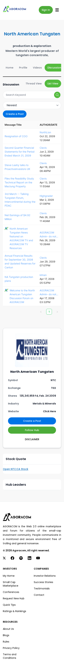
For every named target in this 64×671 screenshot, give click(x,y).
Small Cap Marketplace (10, 583)
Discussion (54, 67)
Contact (39, 595)
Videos (37, 67)
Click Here (49, 411)
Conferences (11, 592)
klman (43, 274)
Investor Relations (45, 576)
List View (52, 83)
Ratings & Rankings (14, 611)
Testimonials (42, 588)
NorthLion (45, 132)
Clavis (43, 147)
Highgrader (46, 195)
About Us (8, 629)
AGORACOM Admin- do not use (48, 234)
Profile (23, 67)
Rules (6, 641)
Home (9, 67)
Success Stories (43, 582)
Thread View (34, 83)
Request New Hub (13, 598)
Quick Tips (9, 605)
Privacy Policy (11, 648)
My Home (9, 576)
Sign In (46, 10)
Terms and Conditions (9, 656)
